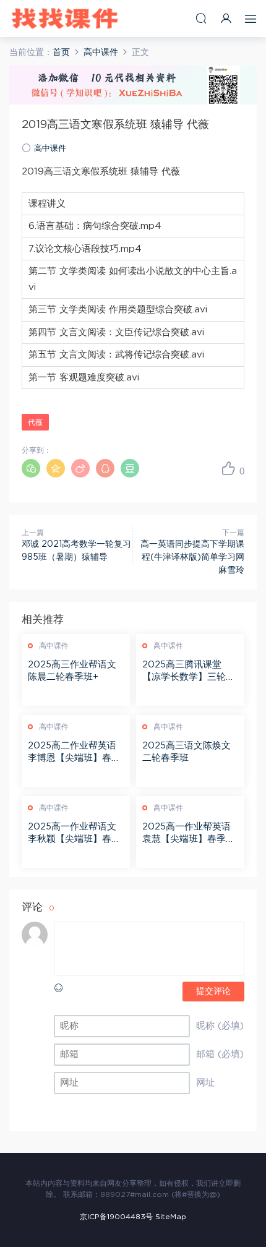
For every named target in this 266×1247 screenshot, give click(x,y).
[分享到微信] (31, 468)
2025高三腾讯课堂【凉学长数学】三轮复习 (188, 671)
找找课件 (65, 18)
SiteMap (170, 1216)
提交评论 (213, 991)
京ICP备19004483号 (116, 1216)
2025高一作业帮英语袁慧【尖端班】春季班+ (188, 834)
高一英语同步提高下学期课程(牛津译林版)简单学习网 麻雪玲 (192, 557)
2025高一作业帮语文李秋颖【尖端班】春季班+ (74, 834)
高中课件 (50, 149)
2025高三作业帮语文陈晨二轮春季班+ (72, 671)
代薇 (35, 422)
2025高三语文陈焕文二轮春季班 (186, 752)
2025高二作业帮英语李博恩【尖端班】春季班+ (74, 753)
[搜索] (201, 18)
